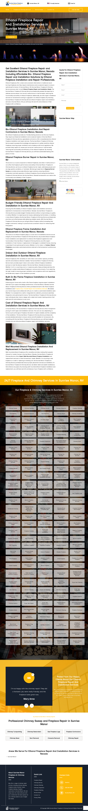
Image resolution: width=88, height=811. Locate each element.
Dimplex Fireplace (61, 552)
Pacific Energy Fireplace (29, 558)
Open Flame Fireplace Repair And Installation (13, 634)
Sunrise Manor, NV (69, 792)
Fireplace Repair (45, 419)
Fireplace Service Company (45, 596)
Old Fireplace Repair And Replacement (61, 441)
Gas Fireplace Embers (77, 523)
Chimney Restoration (13, 441)
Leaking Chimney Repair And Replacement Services (29, 508)
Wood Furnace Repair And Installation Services (45, 476)
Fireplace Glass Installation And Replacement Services (29, 484)
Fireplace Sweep (45, 461)
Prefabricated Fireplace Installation (77, 476)
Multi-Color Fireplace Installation (45, 531)
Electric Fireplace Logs (29, 500)
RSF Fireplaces (13, 545)
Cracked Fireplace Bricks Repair (45, 641)
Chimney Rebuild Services (29, 582)
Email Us (73, 3)
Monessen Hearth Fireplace (29, 565)
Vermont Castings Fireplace (77, 545)
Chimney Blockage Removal (29, 441)
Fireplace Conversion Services (61, 625)
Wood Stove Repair (45, 616)
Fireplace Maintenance (29, 616)
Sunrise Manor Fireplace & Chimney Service (61, 808)
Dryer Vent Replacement (45, 603)
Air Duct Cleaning (29, 589)
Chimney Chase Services (45, 448)
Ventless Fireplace (45, 625)
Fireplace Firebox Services (45, 493)
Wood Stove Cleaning (77, 616)
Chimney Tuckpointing (77, 434)
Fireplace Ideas (13, 610)
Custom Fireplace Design (29, 523)
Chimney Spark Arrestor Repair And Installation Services (45, 427)
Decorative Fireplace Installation (77, 603)
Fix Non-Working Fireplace (29, 427)
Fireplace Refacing (61, 434)
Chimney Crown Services (13, 448)
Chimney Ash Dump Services (45, 455)
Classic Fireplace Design (77, 517)
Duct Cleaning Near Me (29, 610)
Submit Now (70, 108)
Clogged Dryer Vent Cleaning (13, 596)
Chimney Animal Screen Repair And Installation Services (61, 427)
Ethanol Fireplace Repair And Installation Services (61, 476)
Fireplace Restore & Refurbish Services (29, 641)
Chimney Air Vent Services (13, 531)
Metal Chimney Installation (13, 434)
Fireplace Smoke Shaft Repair (29, 434)
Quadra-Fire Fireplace (77, 552)
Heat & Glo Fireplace (13, 552)
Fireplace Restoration (13, 427)
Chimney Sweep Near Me (45, 610)
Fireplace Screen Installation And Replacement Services (77, 573)
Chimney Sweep (13, 408)
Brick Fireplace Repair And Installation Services (13, 642)
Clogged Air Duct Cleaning (29, 596)
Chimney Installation (77, 413)
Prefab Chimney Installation (45, 582)
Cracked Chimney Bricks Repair (77, 509)
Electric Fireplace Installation (29, 476)
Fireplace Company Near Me (13, 616)
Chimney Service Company (61, 596)
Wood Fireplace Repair (29, 468)
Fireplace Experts (77, 596)
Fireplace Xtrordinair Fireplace (77, 558)
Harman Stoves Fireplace (29, 552)
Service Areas (39, 9)
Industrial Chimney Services (77, 500)
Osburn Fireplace (45, 552)
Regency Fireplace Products (77, 531)
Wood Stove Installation (61, 616)
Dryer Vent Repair (29, 603)
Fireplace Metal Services (13, 493)
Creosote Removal (29, 413)
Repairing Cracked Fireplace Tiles (45, 509)
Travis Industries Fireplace (61, 565)
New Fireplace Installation (77, 419)
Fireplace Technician (77, 610)
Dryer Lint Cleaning (45, 589)
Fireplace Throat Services (13, 500)
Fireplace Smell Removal (13, 517)
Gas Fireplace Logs (77, 493)
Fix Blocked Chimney (13, 508)
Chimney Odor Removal (29, 517)
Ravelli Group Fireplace (45, 573)
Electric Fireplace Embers (61, 523)
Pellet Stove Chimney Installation (45, 523)
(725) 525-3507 (75, 9)
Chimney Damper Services (29, 455)
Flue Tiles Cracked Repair (45, 517)
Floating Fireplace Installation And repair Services (61, 642)
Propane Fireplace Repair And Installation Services (13, 484)
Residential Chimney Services (61, 500)
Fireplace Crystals (29, 531)
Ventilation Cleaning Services (29, 633)
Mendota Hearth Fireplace (45, 558)
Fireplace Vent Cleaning (61, 461)
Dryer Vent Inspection (77, 589)
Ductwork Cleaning (61, 610)
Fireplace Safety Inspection (61, 603)
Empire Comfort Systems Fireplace (13, 573)
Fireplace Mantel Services (77, 641)
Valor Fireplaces (29, 538)
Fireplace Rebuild (13, 468)
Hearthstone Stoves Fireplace (77, 565)
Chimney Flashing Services (13, 461)
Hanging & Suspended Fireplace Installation (77, 625)
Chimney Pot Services (61, 455)
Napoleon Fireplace (45, 545)
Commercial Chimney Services (45, 500)
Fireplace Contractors (77, 461)
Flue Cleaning (13, 413)
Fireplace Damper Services (61, 493)
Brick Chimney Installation (77, 427)
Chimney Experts (13, 603)
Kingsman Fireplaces (61, 538)
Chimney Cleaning (29, 408)
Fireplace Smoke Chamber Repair (45, 434)
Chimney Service (45, 408)
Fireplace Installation (61, 419)
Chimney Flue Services (77, 448)
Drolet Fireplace (13, 565)
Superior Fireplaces (13, 538)
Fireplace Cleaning (77, 408)
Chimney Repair (61, 413)
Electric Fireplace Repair (61, 468)
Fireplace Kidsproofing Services (61, 582)
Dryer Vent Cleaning (77, 582)
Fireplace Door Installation (45, 484)
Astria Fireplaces (77, 538)
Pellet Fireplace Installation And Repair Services (61, 531)
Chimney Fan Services (77, 455)
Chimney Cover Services (61, 448)
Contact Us (50, 9)
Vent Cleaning (13, 589)
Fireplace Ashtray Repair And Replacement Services (77, 484)
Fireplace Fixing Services (29, 625)
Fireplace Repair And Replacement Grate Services (29, 493)
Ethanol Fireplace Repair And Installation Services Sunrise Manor (26, 44)
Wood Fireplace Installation (77, 468)
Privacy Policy (37, 797)
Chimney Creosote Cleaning (29, 419)
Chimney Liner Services (13, 455)
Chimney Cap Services (29, 448)
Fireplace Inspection (45, 441)
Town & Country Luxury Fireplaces (45, 538)
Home (7, 9)
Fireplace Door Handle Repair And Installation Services (61, 484)
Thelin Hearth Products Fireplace (29, 573)
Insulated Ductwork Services (77, 633)
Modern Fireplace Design (13, 523)
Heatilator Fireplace (29, 545)
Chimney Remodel (61, 633)
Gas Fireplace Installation (13, 476)
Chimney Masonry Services (29, 461)
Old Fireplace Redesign (61, 517)
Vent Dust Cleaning (61, 589)
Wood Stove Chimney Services (13, 625)
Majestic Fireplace (61, 545)
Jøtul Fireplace (13, 558)
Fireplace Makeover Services (45, 633)
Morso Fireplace (45, 565)
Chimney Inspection (61, 408)
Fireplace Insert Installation (13, 582)
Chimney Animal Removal (61, 573)
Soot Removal (45, 413)
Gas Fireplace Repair (45, 468)
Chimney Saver (77, 441)
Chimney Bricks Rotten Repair (61, 509)
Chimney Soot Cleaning (12, 419)
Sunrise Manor (12, 756)
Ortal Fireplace (61, 558)
